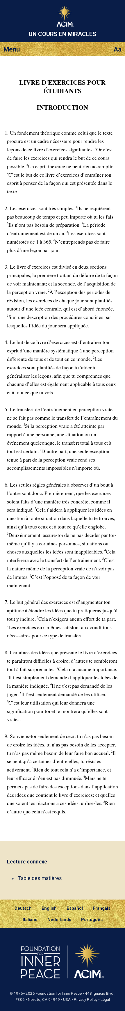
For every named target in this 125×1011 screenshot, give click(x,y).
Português (92, 919)
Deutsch (23, 908)
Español (75, 908)
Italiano (30, 919)
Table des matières (40, 878)
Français (101, 908)
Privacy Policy (85, 999)
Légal (105, 999)
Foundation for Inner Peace (59, 993)
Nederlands (59, 919)
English (49, 908)
